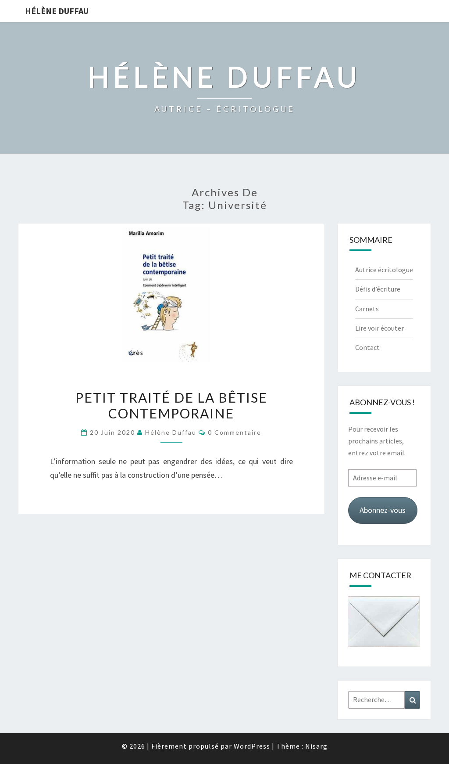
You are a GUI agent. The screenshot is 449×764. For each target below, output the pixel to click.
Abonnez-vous (383, 510)
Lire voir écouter (379, 328)
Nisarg (316, 746)
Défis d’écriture (377, 289)
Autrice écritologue (384, 269)
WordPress (252, 746)
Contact (367, 347)
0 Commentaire (234, 432)
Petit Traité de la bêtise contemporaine (171, 405)
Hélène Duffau (57, 10)
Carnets (367, 308)
